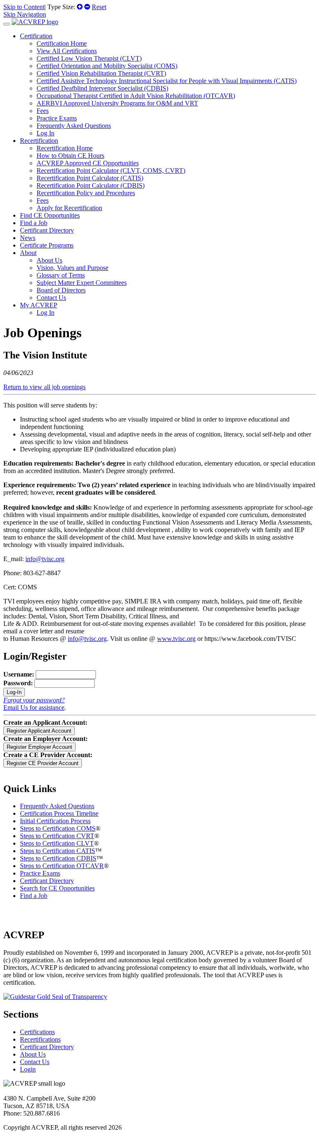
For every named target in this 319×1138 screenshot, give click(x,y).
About (28, 252)
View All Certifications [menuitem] (67, 50)
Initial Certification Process (55, 820)
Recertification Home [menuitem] (65, 148)
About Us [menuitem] (49, 260)
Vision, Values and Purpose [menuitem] (72, 267)
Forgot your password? (34, 700)
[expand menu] (6, 24)
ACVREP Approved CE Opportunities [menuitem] (88, 163)
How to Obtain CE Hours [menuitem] (70, 155)
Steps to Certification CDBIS (58, 858)
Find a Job (33, 222)
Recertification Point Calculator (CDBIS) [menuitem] (91, 185)
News (27, 237)
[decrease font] (87, 6)
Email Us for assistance (33, 707)
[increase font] (80, 6)
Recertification (39, 140)
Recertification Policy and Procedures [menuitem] (86, 192)
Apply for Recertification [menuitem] (69, 207)
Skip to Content (23, 6)
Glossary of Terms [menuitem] (61, 275)
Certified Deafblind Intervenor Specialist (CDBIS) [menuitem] (102, 88)
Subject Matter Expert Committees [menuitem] (82, 282)
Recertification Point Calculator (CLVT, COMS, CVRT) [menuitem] (111, 170)
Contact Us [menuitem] (51, 297)
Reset (99, 6)
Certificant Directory (47, 230)
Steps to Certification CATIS (57, 850)
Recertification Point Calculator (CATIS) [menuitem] (90, 177)
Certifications (37, 1031)
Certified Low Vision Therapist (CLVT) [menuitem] (89, 58)
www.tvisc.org (176, 638)
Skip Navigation (24, 14)
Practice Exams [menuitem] (57, 118)
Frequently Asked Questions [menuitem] (74, 125)
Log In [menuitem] (45, 133)
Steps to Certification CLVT (57, 843)
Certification (36, 35)
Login (28, 1069)
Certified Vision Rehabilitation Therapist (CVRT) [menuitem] (101, 73)
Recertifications (40, 1039)
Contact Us (34, 1061)
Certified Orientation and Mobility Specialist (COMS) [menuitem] (107, 65)
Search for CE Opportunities (57, 888)
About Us (33, 1054)
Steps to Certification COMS (58, 828)
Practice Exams (40, 873)
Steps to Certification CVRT (57, 835)
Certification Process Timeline (59, 813)
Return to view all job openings (44, 386)
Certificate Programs (47, 245)
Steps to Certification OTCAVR (62, 865)
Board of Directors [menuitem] (61, 290)
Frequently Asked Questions (57, 805)
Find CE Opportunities (50, 215)
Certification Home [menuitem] (62, 43)
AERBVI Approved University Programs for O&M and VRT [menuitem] (117, 103)
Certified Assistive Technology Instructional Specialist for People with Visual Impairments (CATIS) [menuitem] (167, 80)
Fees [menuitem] (43, 110)
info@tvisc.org (44, 558)
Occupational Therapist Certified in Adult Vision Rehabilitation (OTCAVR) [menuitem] (136, 95)
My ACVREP (38, 305)
